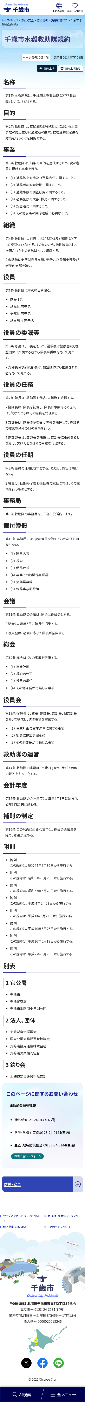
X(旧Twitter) (26, 1363)
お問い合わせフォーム (27, 1156)
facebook (42, 1363)
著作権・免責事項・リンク (63, 1216)
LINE (58, 1363)
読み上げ (49, 68)
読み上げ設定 (72, 68)
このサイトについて (59, 1227)
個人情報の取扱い (14, 1227)
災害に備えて (59, 20)
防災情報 (42, 20)
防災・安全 (27, 20)
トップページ (10, 20)
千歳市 (16, 7)
